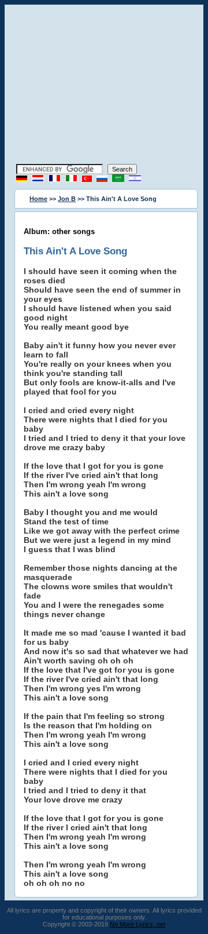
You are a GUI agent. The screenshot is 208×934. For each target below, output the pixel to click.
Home (38, 198)
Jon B (67, 198)
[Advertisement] (104, 85)
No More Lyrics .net (137, 924)
